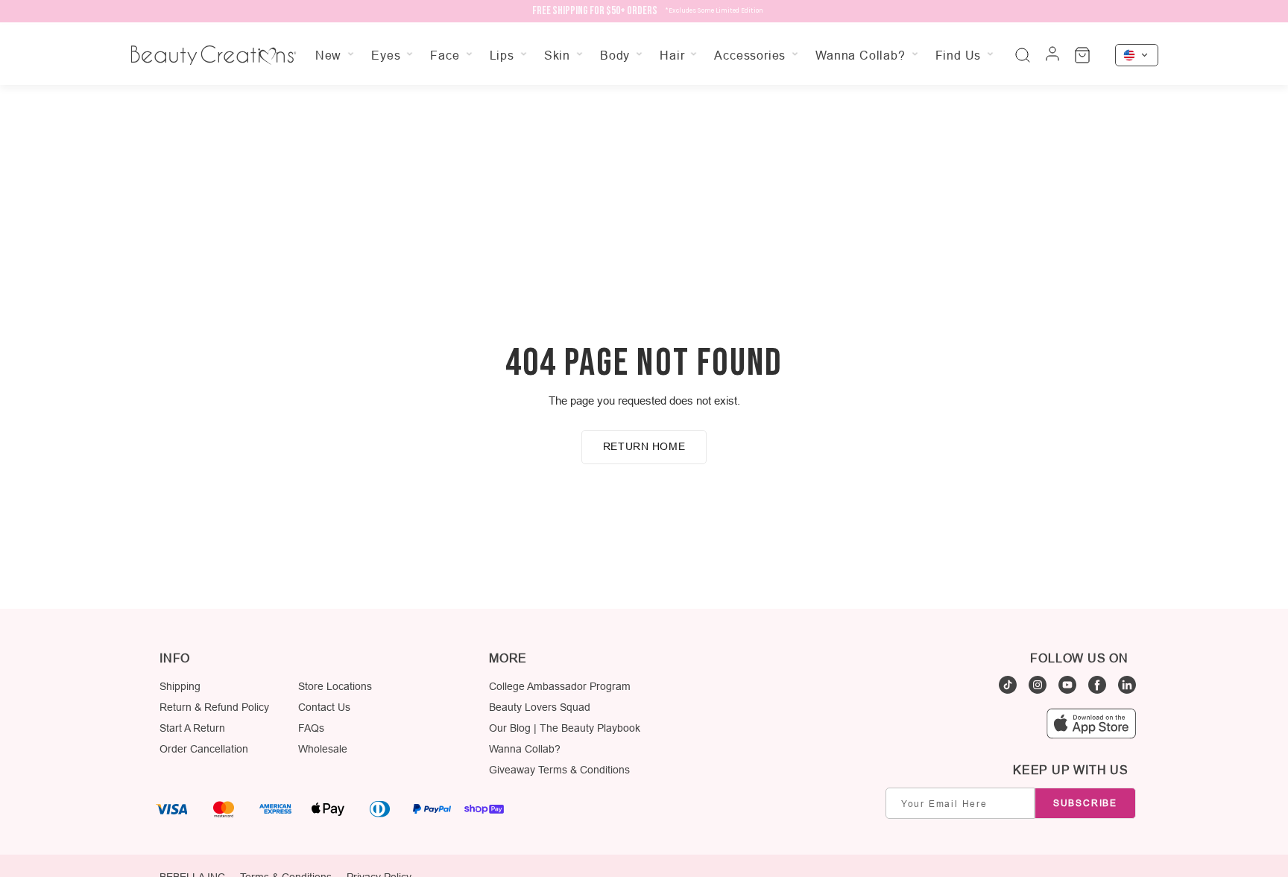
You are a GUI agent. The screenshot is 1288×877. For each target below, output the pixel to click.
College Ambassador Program (560, 686)
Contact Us (324, 707)
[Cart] (1082, 55)
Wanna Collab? (525, 749)
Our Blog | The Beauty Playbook (564, 728)
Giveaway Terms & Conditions (559, 770)
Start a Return (192, 728)
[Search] (1023, 55)
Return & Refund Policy (214, 707)
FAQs (311, 728)
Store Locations (335, 686)
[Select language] (1136, 55)
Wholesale (322, 749)
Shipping (180, 686)
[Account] (1052, 55)
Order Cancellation (204, 749)
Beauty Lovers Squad (539, 707)
